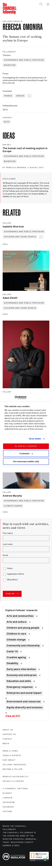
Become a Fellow (13, 769)
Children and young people (20, 237)
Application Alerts (15, 574)
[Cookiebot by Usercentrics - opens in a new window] (14, 397)
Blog (7, 122)
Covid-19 (12, 651)
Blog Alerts (12, 580)
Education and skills (19, 681)
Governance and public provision (24, 60)
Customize (24, 453)
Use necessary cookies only (26, 461)
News (10, 568)
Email (5, 555)
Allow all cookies (26, 446)
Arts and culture (17, 622)
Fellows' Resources (14, 764)
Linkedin (7, 798)
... (29, 96)
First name (8, 533)
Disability (12, 663)
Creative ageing (16, 657)
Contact (8, 739)
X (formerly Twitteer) (15, 788)
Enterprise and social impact (24, 693)
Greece (20, 96)
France (8, 96)
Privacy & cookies (13, 781)
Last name (8, 544)
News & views (10, 751)
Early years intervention (21, 669)
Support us (9, 734)
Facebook (8, 807)
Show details (35, 439)
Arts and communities (20, 616)
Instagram (9, 802)
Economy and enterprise (22, 675)
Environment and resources (24, 701)
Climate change (13, 506)
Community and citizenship (23, 645)
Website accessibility (16, 776)
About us (8, 730)
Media (6, 743)
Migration (10, 65)
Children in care (16, 634)
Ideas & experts (12, 755)
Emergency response (20, 687)
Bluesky (7, 793)
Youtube (7, 811)
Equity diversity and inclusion (25, 707)
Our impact (9, 760)
